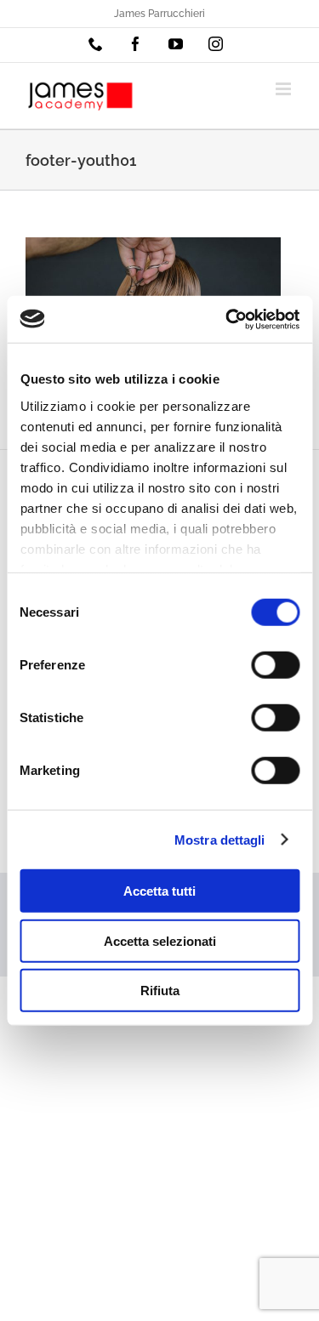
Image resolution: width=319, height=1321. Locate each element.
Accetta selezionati (160, 940)
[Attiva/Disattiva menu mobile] (284, 89)
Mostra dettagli (219, 839)
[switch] (275, 665)
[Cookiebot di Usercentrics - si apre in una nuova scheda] (227, 319)
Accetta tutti (159, 891)
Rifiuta (159, 990)
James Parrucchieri (159, 14)
